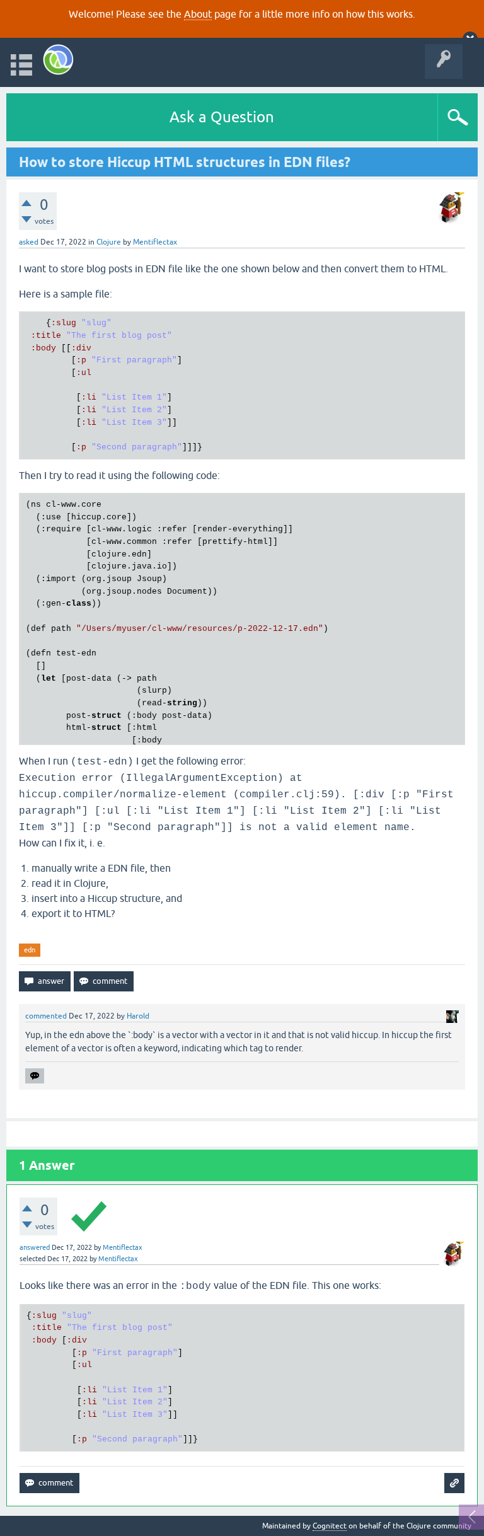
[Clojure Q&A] (58, 59)
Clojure (108, 242)
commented (46, 1016)
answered (35, 1247)
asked (28, 242)
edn (29, 950)
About (198, 14)
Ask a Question (222, 116)
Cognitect (330, 1526)
